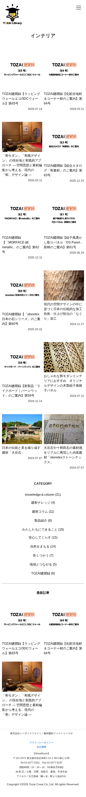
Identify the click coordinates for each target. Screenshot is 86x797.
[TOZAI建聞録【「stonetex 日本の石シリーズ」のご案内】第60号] (22, 291)
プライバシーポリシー (41, 742)
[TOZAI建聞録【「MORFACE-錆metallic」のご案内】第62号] (22, 214)
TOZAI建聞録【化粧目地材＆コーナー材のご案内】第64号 (63, 98)
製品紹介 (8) (43, 520)
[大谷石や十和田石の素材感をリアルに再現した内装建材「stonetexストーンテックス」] (64, 430)
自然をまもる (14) (43, 546)
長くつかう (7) (43, 555)
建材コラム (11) (43, 511)
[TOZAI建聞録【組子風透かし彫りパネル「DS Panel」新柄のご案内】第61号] (64, 214)
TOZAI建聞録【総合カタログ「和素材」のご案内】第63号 (63, 170)
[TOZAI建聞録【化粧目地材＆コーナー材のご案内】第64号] (64, 71)
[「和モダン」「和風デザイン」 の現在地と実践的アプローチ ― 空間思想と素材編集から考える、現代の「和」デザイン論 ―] (22, 137)
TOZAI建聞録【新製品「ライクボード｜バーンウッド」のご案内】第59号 (21, 390)
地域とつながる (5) (43, 564)
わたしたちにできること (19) (43, 529)
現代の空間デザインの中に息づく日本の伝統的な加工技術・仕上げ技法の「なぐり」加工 (63, 311)
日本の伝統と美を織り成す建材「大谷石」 (21, 450)
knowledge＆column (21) (43, 494)
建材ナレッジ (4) (43, 502)
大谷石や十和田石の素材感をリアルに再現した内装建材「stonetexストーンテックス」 (63, 455)
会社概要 (41, 747)
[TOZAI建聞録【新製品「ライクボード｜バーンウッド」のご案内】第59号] (22, 363)
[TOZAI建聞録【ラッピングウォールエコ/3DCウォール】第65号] (22, 71)
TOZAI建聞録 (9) (43, 573)
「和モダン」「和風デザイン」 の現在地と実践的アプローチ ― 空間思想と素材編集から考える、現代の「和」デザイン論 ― (22, 165)
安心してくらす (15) (43, 537)
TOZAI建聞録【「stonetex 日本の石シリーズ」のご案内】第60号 (21, 318)
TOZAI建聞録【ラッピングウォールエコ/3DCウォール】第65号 (21, 98)
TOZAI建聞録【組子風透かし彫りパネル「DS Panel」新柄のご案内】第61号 (63, 242)
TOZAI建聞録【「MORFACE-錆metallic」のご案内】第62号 (20, 245)
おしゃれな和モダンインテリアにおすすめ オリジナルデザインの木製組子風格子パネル (63, 383)
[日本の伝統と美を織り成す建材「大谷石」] (22, 430)
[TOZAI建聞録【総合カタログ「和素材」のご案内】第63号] (64, 142)
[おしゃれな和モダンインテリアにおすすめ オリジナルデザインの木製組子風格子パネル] (64, 358)
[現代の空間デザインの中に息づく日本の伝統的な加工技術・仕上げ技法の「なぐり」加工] (64, 286)
